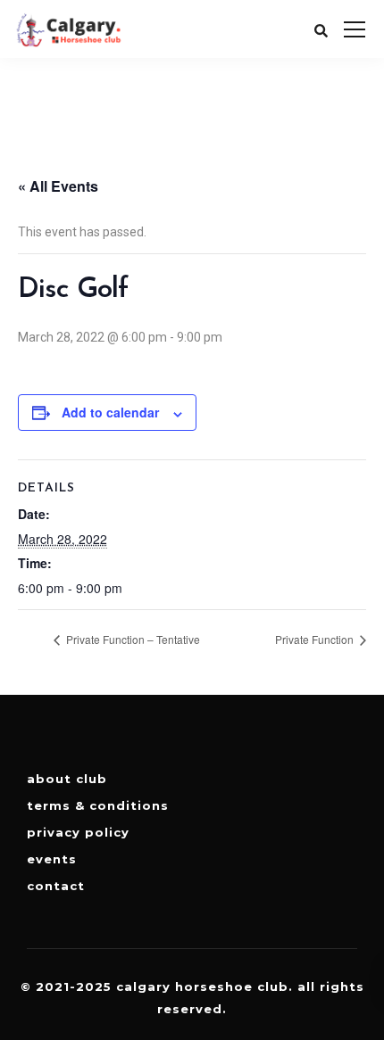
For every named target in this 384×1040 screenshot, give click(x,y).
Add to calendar (110, 412)
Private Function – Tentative (131, 639)
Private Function (315, 639)
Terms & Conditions (98, 805)
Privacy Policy (78, 832)
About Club (67, 779)
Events (52, 859)
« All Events (58, 186)
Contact (56, 886)
